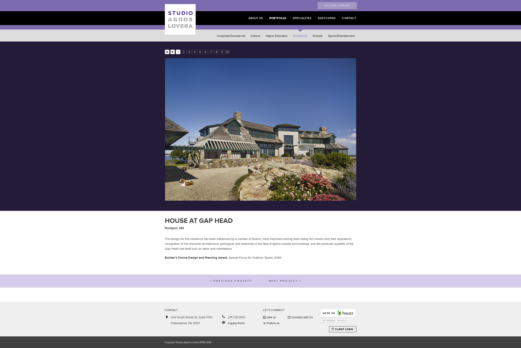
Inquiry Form (236, 326)
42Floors (341, 323)
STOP (167, 52)
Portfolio (277, 18)
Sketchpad (327, 18)
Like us (271, 320)
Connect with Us (302, 320)
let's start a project (337, 5)
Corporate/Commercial (231, 36)
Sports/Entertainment (341, 36)
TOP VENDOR (328, 323)
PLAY (172, 52)
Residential (300, 36)
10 (227, 52)
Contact (349, 18)
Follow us (272, 326)
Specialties (302, 18)
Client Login (342, 332)
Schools (318, 36)
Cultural (255, 36)
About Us (255, 18)
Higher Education (277, 36)
